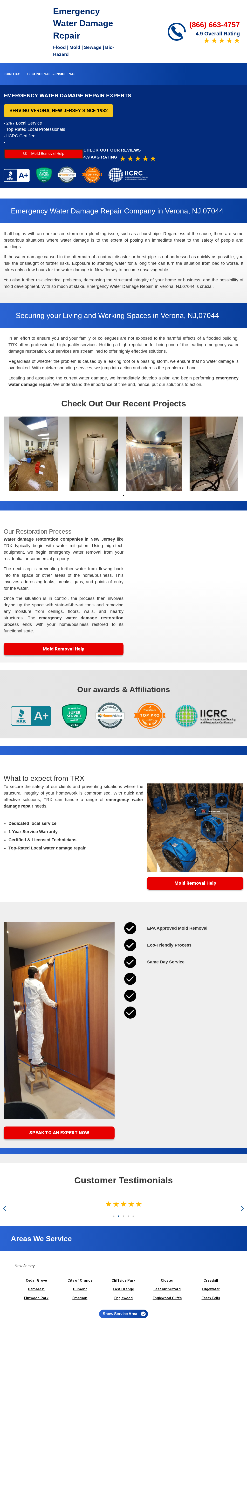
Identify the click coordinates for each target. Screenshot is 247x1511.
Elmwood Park (36, 1298)
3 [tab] (123, 1216)
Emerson (79, 1298)
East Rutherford (167, 1289)
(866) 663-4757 (214, 24)
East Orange (123, 1289)
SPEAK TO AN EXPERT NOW (59, 1132)
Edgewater (211, 1289)
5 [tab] (133, 1216)
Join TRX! (12, 74)
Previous (5, 1208)
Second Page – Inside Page (52, 74)
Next (241, 1208)
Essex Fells (211, 1298)
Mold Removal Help (47, 153)
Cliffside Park (123, 1280)
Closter (167, 1280)
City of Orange (80, 1280)
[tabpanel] (34, 454)
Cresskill (211, 1280)
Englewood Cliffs (167, 1298)
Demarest (36, 1289)
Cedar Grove (36, 1280)
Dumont (80, 1289)
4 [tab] (128, 1216)
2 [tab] (119, 1216)
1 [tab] (123, 496)
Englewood (123, 1298)
